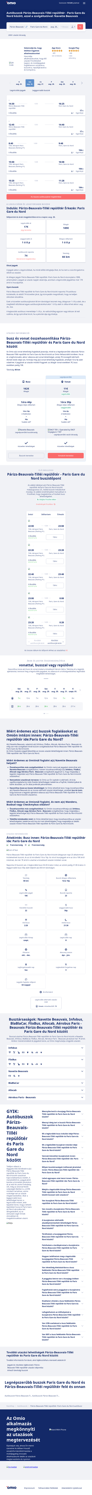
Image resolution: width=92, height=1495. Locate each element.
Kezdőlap (10, 1406)
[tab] (18, 90)
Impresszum (29, 1488)
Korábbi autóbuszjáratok (37, 641)
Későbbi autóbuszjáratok (55, 641)
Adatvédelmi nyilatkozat (72, 1488)
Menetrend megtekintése (26, 259)
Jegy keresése (26, 230)
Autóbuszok (22, 1406)
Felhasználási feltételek (48, 1488)
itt (67, 650)
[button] (55, 27)
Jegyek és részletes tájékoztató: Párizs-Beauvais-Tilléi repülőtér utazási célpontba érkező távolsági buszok (25, 1368)
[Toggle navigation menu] (84, 3)
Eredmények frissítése (44, 504)
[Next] (82, 83)
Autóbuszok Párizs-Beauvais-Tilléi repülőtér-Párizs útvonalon (30, 1396)
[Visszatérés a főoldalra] (11, 3)
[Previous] (12, 690)
